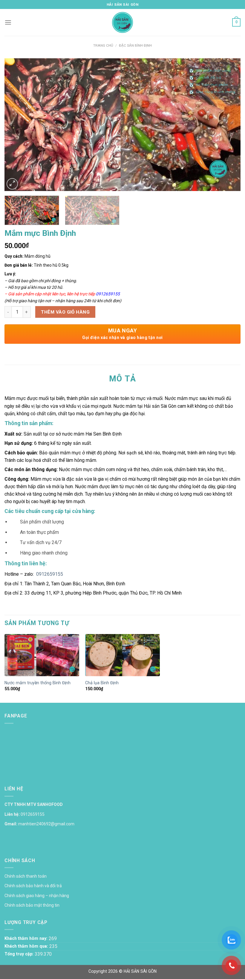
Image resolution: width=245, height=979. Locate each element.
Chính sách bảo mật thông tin (31, 905)
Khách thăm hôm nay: (26, 938)
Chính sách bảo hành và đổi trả (33, 885)
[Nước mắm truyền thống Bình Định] (41, 655)
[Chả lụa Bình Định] (122, 655)
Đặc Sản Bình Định (135, 45)
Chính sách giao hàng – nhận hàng (36, 895)
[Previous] (16, 125)
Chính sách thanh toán (25, 876)
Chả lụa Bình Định (102, 683)
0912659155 (108, 293)
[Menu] (8, 22)
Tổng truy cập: (19, 953)
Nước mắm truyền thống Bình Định (37, 683)
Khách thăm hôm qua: (26, 946)
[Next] (228, 125)
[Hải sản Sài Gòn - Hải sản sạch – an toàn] (123, 22)
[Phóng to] (12, 184)
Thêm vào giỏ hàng (65, 312)
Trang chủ (103, 45)
